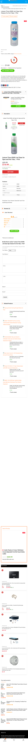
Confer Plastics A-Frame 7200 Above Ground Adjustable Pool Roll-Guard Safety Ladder (13, 551)
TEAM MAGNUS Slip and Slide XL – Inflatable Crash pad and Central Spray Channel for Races (17, 344)
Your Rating (4, 250)
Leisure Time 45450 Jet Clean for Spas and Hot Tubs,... (17, 98)
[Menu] (1, 2)
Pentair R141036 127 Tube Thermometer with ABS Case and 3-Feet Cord (17, 371)
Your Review (5, 254)
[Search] (26, 2)
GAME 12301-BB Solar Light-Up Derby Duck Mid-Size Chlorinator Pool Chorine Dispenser (17, 387)
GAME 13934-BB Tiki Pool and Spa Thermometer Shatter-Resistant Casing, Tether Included (16, 327)
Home (2, 5)
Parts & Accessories (5, 7)
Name (4, 286)
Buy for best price (7, 70)
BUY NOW (18, 106)
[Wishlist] (14, 740)
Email (3, 291)
